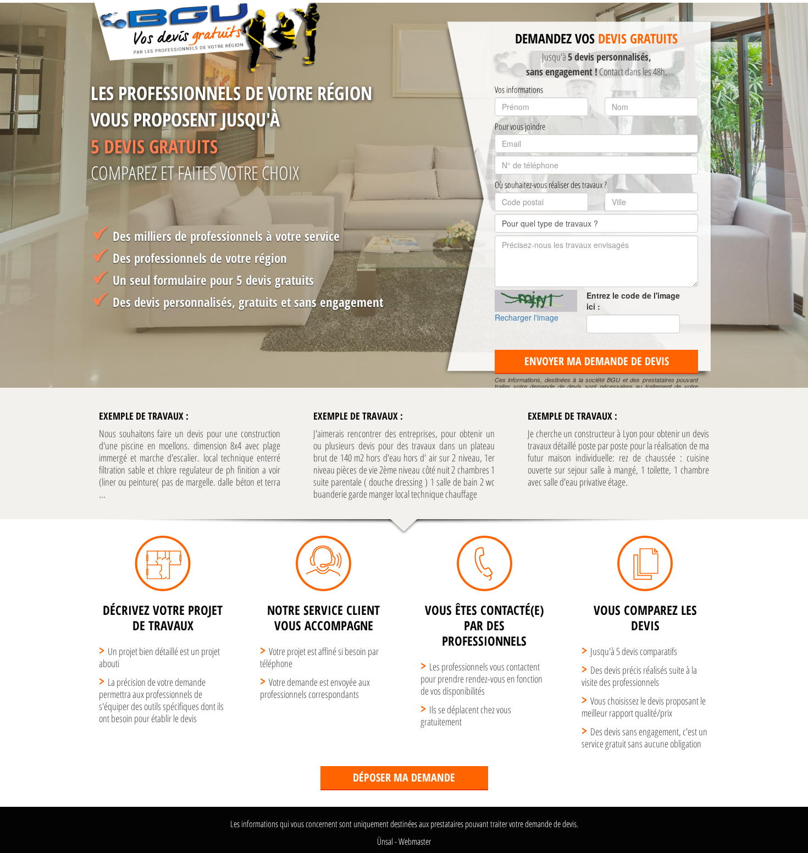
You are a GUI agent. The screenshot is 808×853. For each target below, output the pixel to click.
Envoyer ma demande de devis (596, 361)
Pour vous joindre (520, 126)
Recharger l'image (526, 317)
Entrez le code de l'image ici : (633, 301)
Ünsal (385, 841)
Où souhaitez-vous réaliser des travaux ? (551, 185)
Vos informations (519, 90)
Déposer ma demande (404, 777)
